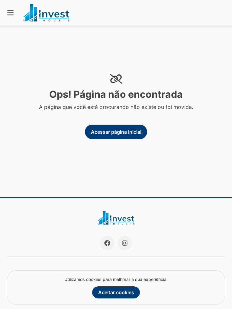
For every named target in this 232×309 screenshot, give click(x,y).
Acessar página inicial (116, 132)
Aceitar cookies (116, 292)
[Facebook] (107, 243)
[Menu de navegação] (10, 13)
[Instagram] (125, 243)
